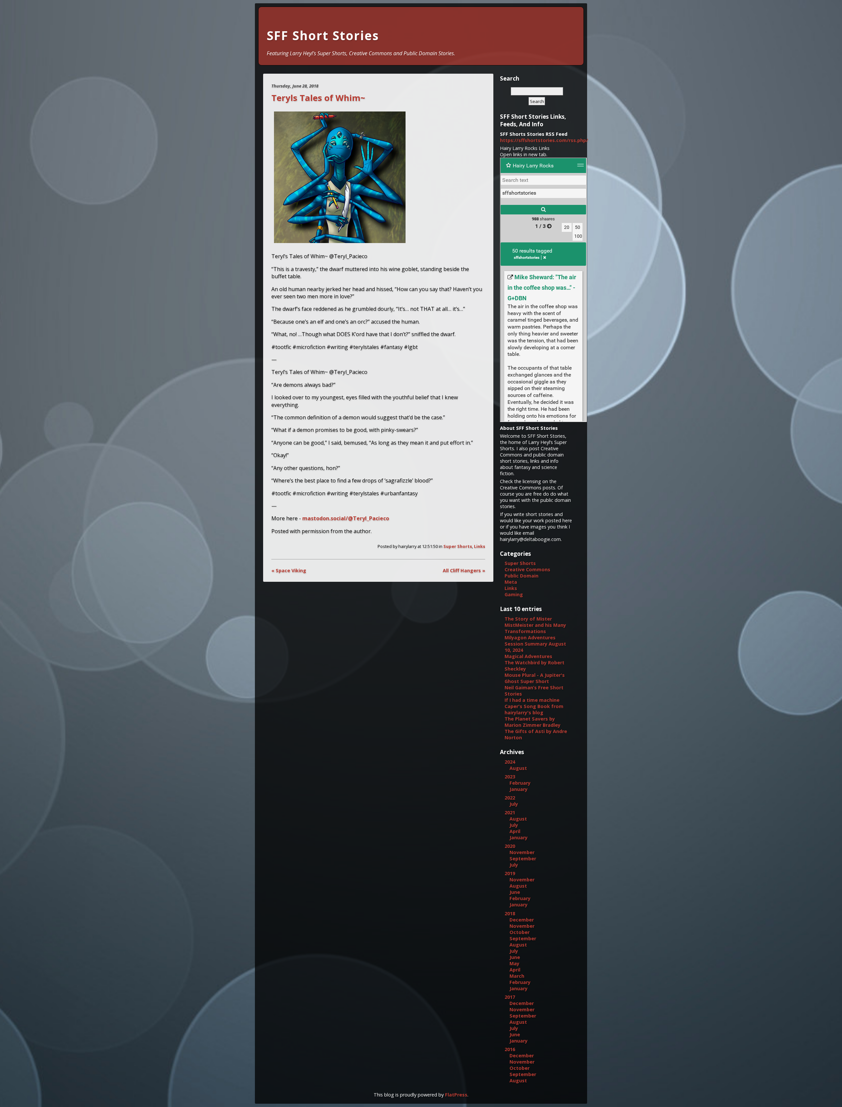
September (522, 858)
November (521, 852)
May (514, 963)
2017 (510, 997)
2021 (510, 812)
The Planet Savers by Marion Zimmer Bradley (532, 722)
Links (479, 546)
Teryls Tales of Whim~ (318, 98)
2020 (510, 846)
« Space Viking (288, 570)
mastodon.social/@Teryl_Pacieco (345, 518)
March (516, 976)
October (519, 932)
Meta (511, 582)
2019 (510, 873)
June (514, 892)
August (518, 768)
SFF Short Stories (323, 35)
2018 (510, 913)
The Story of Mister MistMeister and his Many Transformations (535, 625)
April (514, 831)
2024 (510, 762)
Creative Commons (527, 569)
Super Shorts (457, 546)
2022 (510, 798)
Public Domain (521, 576)
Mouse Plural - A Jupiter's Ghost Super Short (535, 678)
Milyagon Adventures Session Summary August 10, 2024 (535, 643)
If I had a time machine (532, 700)
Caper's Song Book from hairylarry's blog (534, 709)
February (520, 783)
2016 (510, 1049)
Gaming (514, 594)
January (518, 789)
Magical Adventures (528, 656)
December (521, 920)
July (513, 804)
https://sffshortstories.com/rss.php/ (544, 140)
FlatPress (456, 1095)
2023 (510, 777)
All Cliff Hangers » (464, 570)
